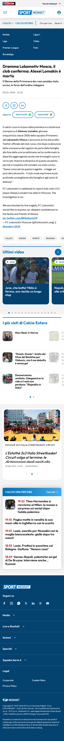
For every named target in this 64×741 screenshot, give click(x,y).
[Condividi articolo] (6, 105)
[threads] (40, 603)
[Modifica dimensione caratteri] (22, 105)
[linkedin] (33, 603)
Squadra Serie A (12, 660)
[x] (26, 603)
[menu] (5, 12)
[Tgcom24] (9, 3)
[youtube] (47, 603)
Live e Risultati (11, 626)
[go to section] (58, 252)
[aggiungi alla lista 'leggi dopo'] (14, 105)
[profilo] (59, 12)
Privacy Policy (10, 685)
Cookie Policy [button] (38, 680)
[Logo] (32, 12)
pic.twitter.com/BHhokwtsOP (20, 217)
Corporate (8, 680)
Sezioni (7, 637)
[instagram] (11, 603)
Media (6, 615)
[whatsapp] (18, 603)
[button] (32, 12)
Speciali (7, 648)
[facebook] (4, 603)
